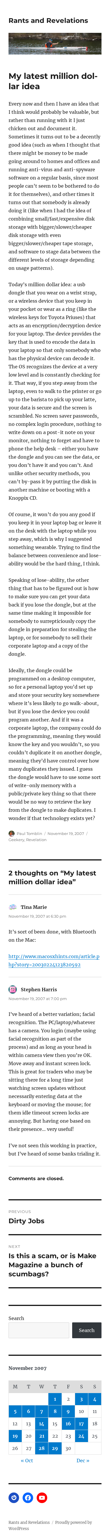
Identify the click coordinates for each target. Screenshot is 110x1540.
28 (42, 1448)
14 (41, 1424)
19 (15, 1436)
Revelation (36, 839)
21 (41, 1436)
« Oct (27, 1460)
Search (16, 1318)
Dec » (83, 1460)
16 (68, 1424)
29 (55, 1448)
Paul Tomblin (29, 833)
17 (81, 1424)
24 (81, 1436)
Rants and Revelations (48, 20)
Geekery (16, 839)
